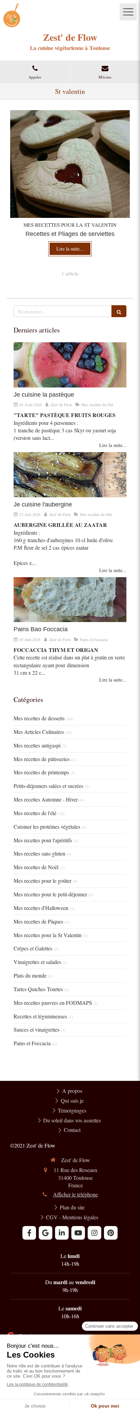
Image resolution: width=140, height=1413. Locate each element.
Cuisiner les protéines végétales (47, 826)
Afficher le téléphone (75, 1194)
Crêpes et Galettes (33, 948)
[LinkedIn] (62, 1233)
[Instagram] (94, 1233)
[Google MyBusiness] (45, 1233)
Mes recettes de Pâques (38, 921)
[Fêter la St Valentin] (70, 164)
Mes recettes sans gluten (39, 853)
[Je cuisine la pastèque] (70, 364)
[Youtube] (78, 1233)
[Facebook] (29, 1233)
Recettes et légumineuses (40, 1016)
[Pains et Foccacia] (70, 599)
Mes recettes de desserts (39, 718)
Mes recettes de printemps (41, 772)
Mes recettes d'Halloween (41, 907)
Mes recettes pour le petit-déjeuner (50, 894)
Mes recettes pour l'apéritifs (43, 840)
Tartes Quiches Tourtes (38, 989)
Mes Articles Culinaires (39, 731)
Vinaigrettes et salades (37, 961)
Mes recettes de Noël (36, 867)
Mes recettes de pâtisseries (42, 758)
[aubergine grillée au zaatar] (70, 474)
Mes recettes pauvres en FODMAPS (53, 1002)
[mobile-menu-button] (128, 11)
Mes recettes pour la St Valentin (48, 934)
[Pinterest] (111, 1233)
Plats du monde (30, 975)
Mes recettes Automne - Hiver (46, 799)
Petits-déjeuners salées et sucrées (48, 785)
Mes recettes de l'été (35, 812)
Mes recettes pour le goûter (42, 880)
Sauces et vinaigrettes (36, 1029)
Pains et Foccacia (32, 1043)
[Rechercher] (118, 311)
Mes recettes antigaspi (37, 745)
